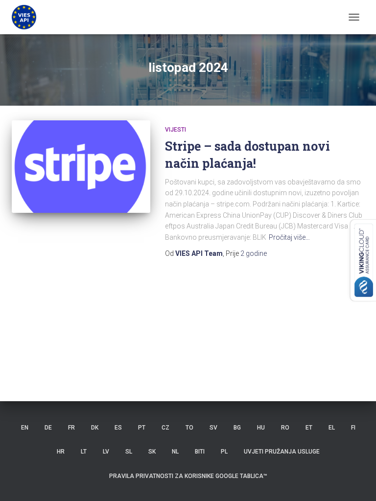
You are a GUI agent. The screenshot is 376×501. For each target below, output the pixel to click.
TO (189, 427)
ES (118, 427)
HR (61, 451)
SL (128, 451)
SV (213, 427)
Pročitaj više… (289, 237)
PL (224, 451)
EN (24, 427)
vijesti (175, 129)
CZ (165, 427)
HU (261, 427)
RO (285, 427)
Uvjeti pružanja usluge (282, 451)
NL (175, 451)
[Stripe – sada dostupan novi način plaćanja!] (81, 166)
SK (152, 451)
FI (353, 427)
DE (48, 427)
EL (332, 427)
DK (94, 427)
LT (84, 451)
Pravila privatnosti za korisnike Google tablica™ (188, 476)
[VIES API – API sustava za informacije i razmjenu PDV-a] (28, 17)
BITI (200, 451)
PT (141, 427)
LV (106, 451)
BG (237, 427)
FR (71, 427)
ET (309, 427)
